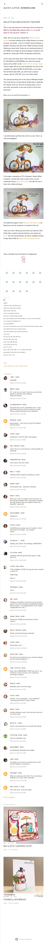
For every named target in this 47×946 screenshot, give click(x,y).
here (31, 30)
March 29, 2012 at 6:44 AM (18, 489)
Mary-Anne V (15, 787)
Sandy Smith (15, 616)
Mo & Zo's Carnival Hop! (17, 846)
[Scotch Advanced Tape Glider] (33, 282)
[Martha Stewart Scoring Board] (20, 291)
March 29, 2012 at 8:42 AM (18, 593)
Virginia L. (15, 540)
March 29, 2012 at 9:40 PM (18, 767)
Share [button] (5, 363)
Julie (12, 695)
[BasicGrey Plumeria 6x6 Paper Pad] (27, 273)
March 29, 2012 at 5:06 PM (18, 741)
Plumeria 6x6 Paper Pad (31, 223)
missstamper (15, 513)
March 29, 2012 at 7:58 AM (18, 534)
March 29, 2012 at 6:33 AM (18, 477)
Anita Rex (14, 654)
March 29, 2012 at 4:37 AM (18, 428)
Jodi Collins (15, 668)
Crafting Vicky (16, 735)
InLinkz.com (6, 297)
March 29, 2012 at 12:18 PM (18, 662)
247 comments (13, 849)
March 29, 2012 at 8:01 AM (18, 560)
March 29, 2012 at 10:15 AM (18, 636)
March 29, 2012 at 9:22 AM (18, 610)
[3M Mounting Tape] (40, 282)
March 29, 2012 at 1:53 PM (18, 717)
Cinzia (12, 525)
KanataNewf (14, 747)
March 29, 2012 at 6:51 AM (18, 507)
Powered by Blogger (25, 939)
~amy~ (12, 377)
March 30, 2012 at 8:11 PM (18, 792)
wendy (12, 484)
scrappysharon (15, 404)
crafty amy (14, 566)
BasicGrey (11, 366)
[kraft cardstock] (20, 273)
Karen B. (13, 723)
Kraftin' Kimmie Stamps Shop (29, 238)
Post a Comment (9, 797)
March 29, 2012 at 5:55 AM (18, 465)
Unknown (13, 420)
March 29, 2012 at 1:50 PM (18, 703)
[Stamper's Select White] (13, 273)
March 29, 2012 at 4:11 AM (18, 398)
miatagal (13, 773)
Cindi (12, 434)
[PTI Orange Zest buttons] (27, 282)
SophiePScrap (15, 459)
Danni (12, 709)
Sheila (12, 683)
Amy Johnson (15, 446)
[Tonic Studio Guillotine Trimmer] (13, 291)
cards (16, 366)
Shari (12, 496)
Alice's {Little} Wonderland (19, 8)
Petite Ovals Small (23, 181)
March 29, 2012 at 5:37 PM (18, 753)
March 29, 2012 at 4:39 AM (18, 440)
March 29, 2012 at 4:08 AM (18, 383)
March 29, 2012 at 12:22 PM (18, 677)
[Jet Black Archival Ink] (7, 282)
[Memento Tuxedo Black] (40, 273)
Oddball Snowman (14, 899)
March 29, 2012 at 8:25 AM (18, 581)
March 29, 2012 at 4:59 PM (18, 729)
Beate (12, 389)
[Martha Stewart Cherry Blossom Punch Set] (20, 282)
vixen (12, 642)
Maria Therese (15, 630)
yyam (12, 759)
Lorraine (13, 552)
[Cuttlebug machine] (27, 291)
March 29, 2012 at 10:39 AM (18, 648)
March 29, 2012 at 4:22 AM (18, 414)
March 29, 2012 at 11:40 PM (18, 780)
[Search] (42, 3)
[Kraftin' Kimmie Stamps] (7, 273)
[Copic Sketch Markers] (33, 273)
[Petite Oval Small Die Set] (13, 282)
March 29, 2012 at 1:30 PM (18, 689)
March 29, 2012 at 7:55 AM (18, 519)
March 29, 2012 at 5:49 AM (18, 453)
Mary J (12, 472)
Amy (11, 599)
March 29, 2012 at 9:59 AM (18, 624)
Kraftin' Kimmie (23, 366)
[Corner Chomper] (7, 291)
